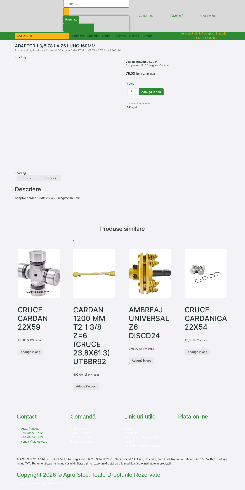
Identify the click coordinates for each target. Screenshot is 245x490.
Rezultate (71, 19)
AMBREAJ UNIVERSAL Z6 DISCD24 (149, 322)
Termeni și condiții (81, 441)
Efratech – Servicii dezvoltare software (41, 483)
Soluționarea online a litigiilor (142, 445)
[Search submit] (66, 12)
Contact (129, 428)
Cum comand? (79, 428)
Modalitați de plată (82, 437)
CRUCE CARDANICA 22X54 (206, 318)
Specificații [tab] (50, 178)
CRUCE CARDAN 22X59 (33, 318)
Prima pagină (23, 50)
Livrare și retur (79, 432)
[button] (26, 36)
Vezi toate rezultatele (78, 27)
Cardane (64, 50)
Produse (38, 50)
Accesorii (51, 50)
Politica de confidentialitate (141, 437)
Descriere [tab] (28, 178)
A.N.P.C (129, 441)
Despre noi (131, 432)
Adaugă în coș (151, 92)
